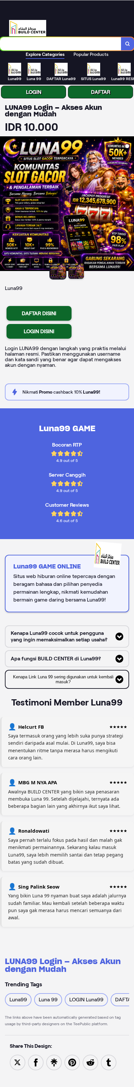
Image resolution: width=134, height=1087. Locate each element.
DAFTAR (100, 92)
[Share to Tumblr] (108, 1062)
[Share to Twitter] (17, 1062)
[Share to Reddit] (90, 1062)
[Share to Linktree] (54, 1062)
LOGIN (33, 92)
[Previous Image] (5, 204)
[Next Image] (129, 204)
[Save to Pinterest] (72, 1062)
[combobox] (60, 43)
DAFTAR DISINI (39, 313)
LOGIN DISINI (39, 331)
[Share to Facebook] (36, 1062)
